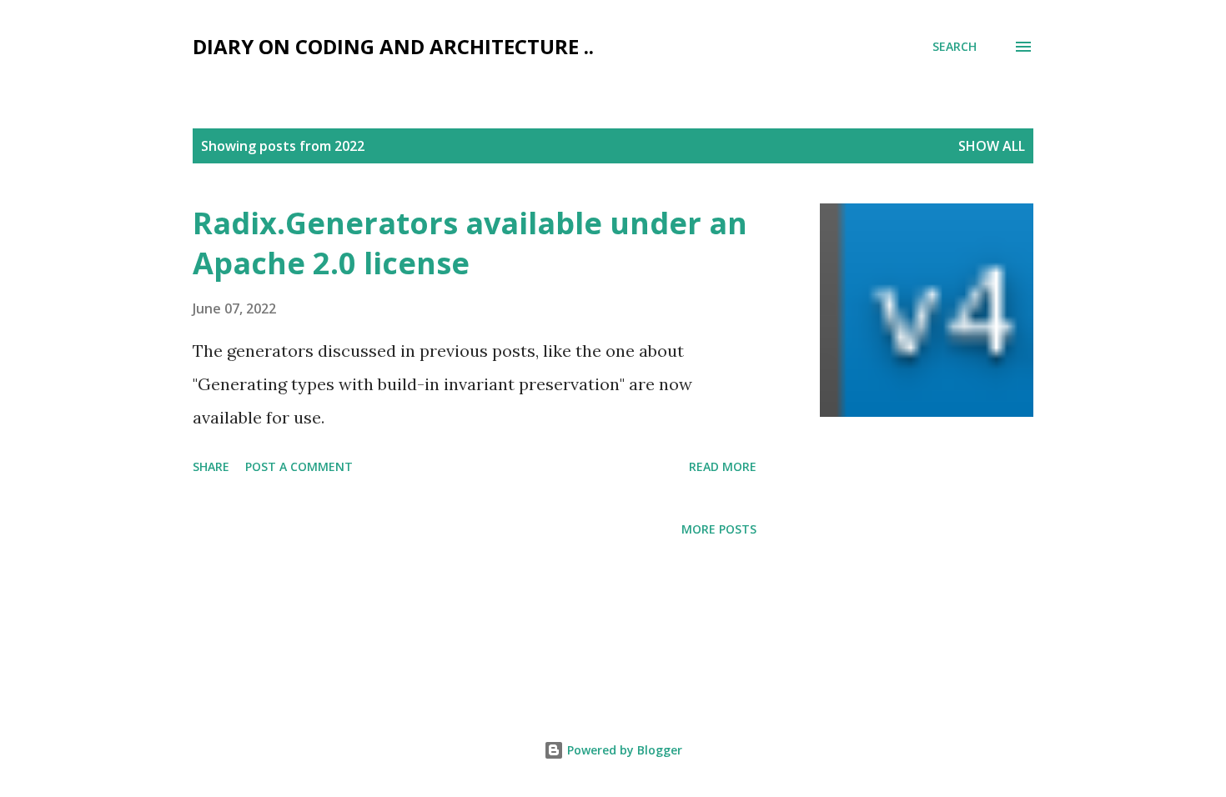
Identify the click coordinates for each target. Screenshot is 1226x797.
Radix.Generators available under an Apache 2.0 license (470, 243)
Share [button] (211, 466)
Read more (722, 466)
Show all (991, 146)
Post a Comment (299, 466)
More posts (718, 529)
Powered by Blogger (623, 750)
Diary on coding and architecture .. (393, 46)
